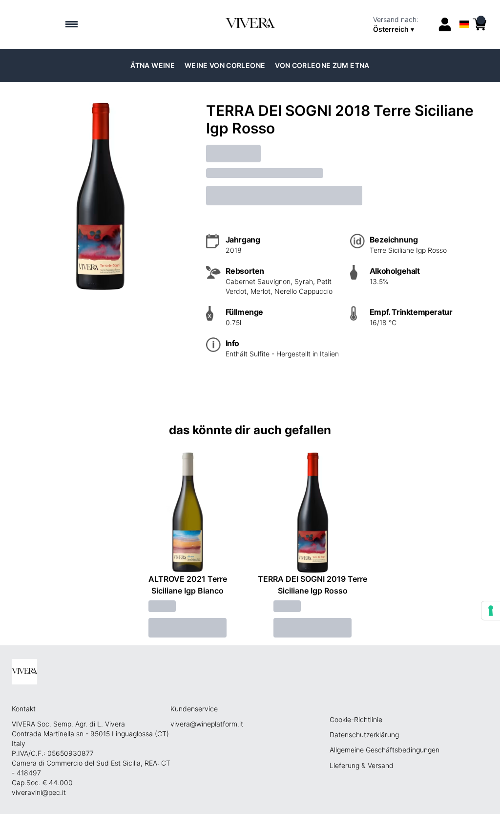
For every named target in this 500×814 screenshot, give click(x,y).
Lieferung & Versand (362, 765)
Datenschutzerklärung (364, 734)
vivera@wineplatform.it (206, 724)
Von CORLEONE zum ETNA (322, 65)
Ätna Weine (152, 65)
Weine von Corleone (225, 65)
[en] (465, 11)
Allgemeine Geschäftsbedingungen (384, 750)
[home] (250, 24)
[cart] (479, 24)
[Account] (445, 24)
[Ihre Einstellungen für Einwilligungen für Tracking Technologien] (490, 610)
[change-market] (402, 24)
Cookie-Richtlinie (356, 719)
